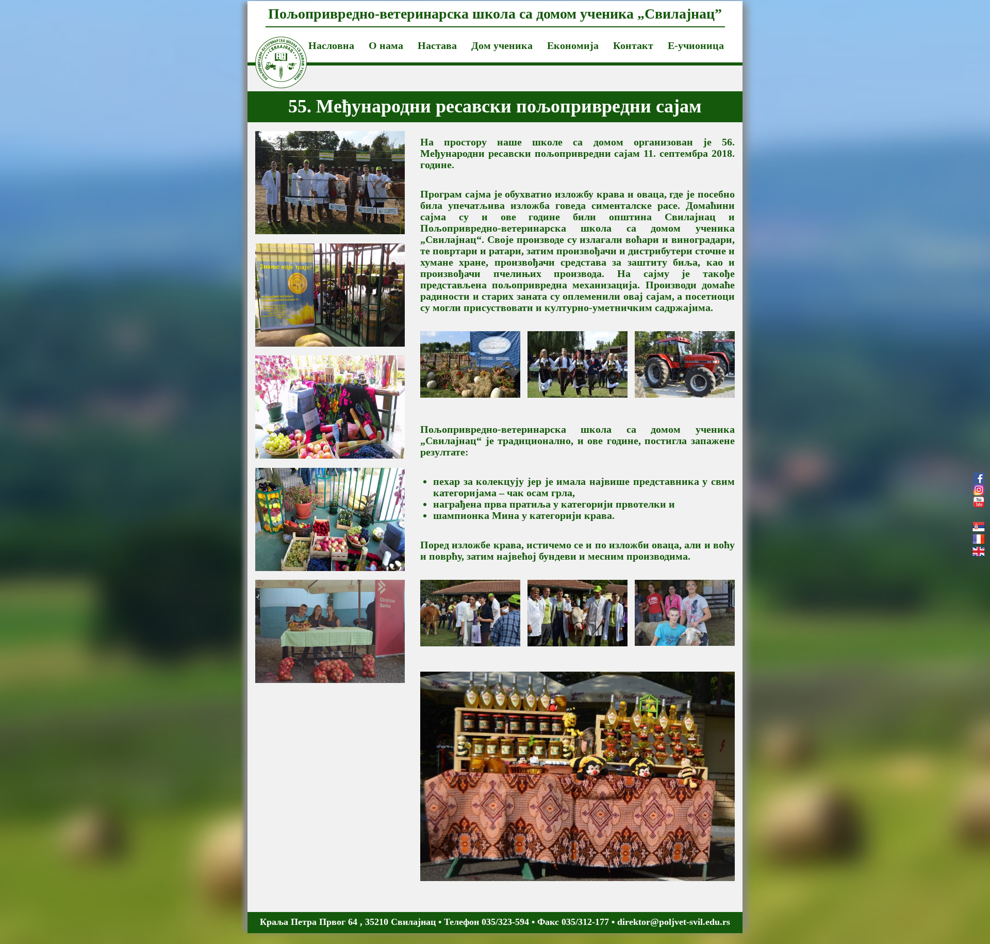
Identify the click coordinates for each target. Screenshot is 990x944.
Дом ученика (502, 45)
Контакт (633, 45)
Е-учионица (696, 45)
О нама (386, 45)
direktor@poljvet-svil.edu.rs (673, 922)
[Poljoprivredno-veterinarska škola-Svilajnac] (273, 49)
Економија (573, 45)
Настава (437, 45)
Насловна (331, 45)
